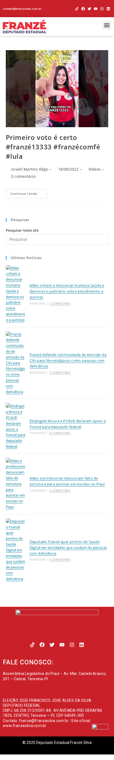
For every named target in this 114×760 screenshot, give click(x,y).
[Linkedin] (108, 9)
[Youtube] (96, 9)
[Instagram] (102, 9)
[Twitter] (89, 9)
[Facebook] (83, 9)
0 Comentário (60, 303)
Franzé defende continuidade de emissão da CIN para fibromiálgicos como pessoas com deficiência (68, 360)
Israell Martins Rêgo (29, 169)
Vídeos (95, 169)
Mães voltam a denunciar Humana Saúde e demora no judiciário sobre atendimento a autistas (67, 291)
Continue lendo (29, 192)
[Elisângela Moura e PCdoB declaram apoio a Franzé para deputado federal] (15, 426)
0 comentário (23, 176)
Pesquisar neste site (22, 230)
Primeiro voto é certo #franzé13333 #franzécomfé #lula (53, 146)
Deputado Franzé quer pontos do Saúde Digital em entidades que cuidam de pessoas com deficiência (68, 547)
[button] (106, 25)
